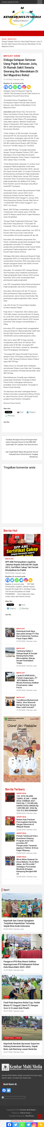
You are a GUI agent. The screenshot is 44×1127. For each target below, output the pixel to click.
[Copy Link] (29, 87)
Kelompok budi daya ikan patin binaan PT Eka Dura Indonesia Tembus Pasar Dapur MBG (27, 635)
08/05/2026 (9, 573)
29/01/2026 (8, 1011)
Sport (6, 889)
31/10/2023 (8, 79)
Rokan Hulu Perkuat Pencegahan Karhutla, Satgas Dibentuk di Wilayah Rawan (26, 823)
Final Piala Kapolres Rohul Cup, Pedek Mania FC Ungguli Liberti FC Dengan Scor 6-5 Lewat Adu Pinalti (22, 1005)
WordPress (29, 1116)
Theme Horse (25, 1113)
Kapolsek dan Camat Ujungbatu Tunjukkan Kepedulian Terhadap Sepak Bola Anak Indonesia (19, 923)
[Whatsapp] (15, 87)
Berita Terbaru (15, 789)
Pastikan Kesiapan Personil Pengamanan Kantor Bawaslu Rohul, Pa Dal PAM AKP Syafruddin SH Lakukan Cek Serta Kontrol (22, 442)
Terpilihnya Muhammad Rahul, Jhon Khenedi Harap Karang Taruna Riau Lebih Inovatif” (27, 703)
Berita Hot (8, 56)
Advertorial (21, 793)
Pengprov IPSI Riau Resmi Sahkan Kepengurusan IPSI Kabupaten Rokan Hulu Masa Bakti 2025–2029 (21, 964)
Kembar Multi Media (27, 1110)
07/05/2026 (20, 641)
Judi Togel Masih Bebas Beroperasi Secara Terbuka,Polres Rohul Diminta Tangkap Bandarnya (21, 454)
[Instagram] (24, 87)
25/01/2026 (8, 1052)
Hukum (17, 56)
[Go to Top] (40, 1116)
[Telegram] (19, 87)
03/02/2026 (8, 929)
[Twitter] (10, 87)
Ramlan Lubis (19, 79)
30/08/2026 (20, 813)
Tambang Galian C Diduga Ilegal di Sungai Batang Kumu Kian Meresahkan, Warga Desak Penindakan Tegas (26, 657)
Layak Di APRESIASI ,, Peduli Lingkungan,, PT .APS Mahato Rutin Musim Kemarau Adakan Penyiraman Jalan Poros (27, 681)
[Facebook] (6, 87)
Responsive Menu (39, 2)
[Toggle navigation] (5, 33)
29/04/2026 (20, 666)
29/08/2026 (20, 830)
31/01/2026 (8, 970)
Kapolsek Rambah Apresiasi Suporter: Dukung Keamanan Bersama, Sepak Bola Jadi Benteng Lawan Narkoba (22, 1046)
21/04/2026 (20, 710)
